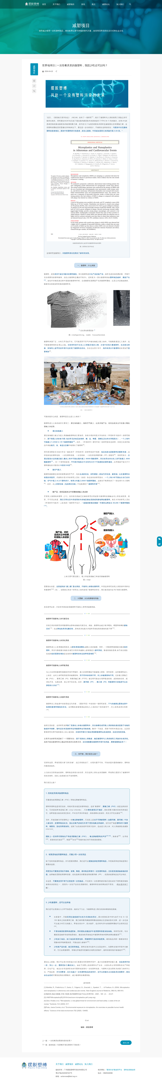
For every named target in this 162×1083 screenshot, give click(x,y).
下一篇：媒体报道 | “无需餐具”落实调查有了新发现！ (61, 1045)
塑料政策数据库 (129, 1069)
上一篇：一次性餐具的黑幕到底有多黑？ (57, 1040)
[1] (32, 4)
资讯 (83, 4)
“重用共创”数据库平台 (114, 1069)
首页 (44, 4)
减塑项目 (70, 4)
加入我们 (120, 4)
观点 (93, 4)
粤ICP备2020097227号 (64, 1073)
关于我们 (56, 4)
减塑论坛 (106, 4)
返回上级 (126, 1043)
